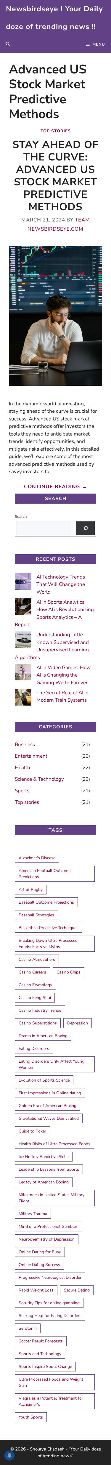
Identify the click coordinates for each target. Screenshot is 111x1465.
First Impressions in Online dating (50, 1093)
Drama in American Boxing (43, 1036)
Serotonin (28, 1328)
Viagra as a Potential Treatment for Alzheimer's (51, 1401)
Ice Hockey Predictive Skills (44, 1156)
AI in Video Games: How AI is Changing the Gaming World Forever (63, 675)
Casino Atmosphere (37, 959)
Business (25, 744)
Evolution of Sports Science (44, 1080)
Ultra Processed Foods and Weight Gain (51, 1382)
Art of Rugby (31, 889)
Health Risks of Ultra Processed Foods (54, 1144)
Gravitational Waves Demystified (49, 1118)
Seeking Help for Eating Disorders (50, 1315)
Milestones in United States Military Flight (51, 1198)
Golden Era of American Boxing (47, 1106)
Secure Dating (77, 1290)
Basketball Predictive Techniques (48, 928)
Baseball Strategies (36, 915)
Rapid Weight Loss (36, 1290)
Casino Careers (32, 972)
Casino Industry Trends (40, 1010)
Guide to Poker (32, 1131)
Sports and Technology (40, 1354)
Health (22, 767)
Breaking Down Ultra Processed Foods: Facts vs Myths (48, 944)
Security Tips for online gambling (49, 1303)
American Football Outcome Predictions (44, 874)
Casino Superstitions (38, 1023)
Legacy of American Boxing (44, 1182)
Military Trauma (33, 1214)
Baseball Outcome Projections (46, 902)
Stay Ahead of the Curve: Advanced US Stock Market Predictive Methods (55, 176)
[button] (8, 44)
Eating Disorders (34, 1048)
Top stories (56, 131)
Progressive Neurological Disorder (50, 1277)
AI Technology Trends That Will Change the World (60, 584)
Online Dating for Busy (40, 1252)
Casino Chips (69, 972)
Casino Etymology (35, 985)
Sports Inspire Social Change (45, 1366)
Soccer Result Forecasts (41, 1341)
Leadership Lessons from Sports (49, 1169)
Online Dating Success (39, 1265)
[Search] (85, 528)
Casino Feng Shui (35, 997)
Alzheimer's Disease (37, 858)
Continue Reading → (55, 486)
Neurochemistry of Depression (47, 1239)
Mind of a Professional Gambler (48, 1226)
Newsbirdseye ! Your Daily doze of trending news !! (54, 18)
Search (21, 516)
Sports (22, 790)
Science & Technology (39, 779)
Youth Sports (31, 1417)
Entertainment (31, 756)
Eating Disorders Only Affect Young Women (51, 1064)
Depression (77, 1023)
